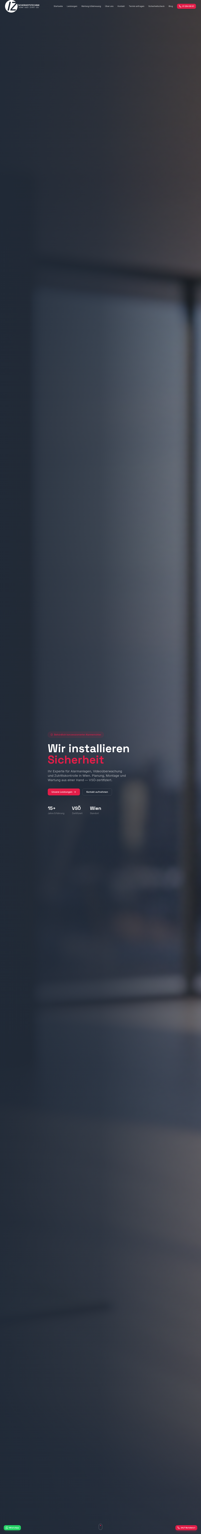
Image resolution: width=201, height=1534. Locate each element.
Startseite (58, 6)
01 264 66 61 (188, 6)
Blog (171, 6)
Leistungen (72, 6)
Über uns (109, 6)
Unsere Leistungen (62, 792)
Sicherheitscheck (156, 6)
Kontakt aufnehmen (97, 792)
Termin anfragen (136, 6)
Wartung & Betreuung (91, 6)
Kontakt (121, 6)
